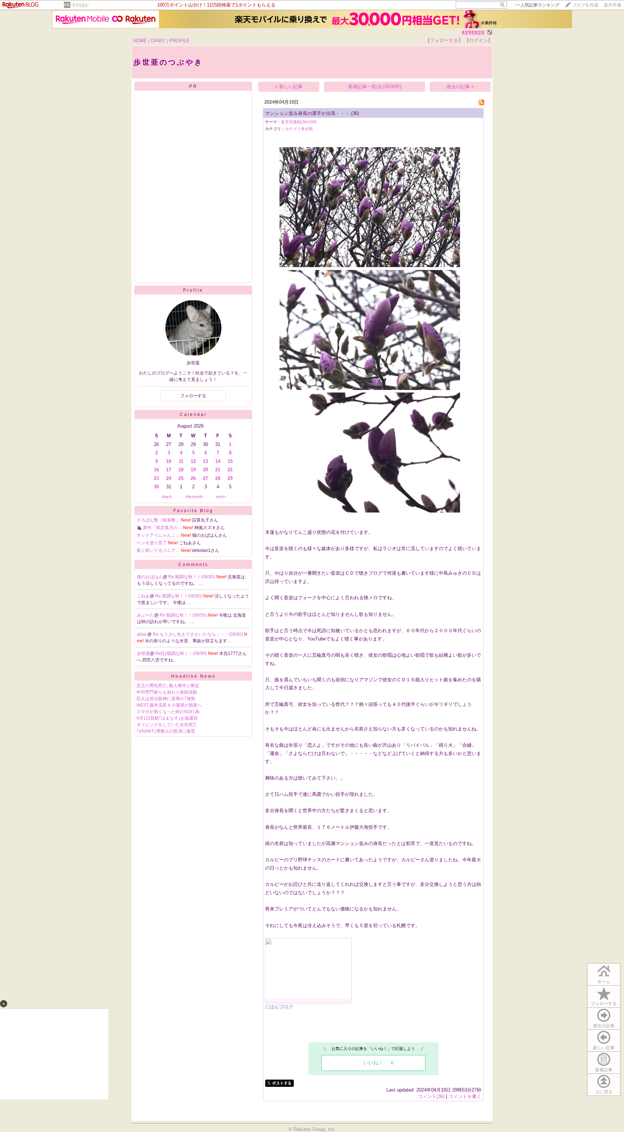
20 (205, 469)
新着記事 (603, 1069)
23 (156, 478)
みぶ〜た (145, 615)
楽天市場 (612, 5)
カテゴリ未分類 (299, 129)
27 (205, 478)
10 (168, 461)
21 (217, 469)
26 (193, 478)
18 (180, 469)
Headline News (193, 676)
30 (156, 486)
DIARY (158, 40)
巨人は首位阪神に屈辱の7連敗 (165, 698)
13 (205, 461)
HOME (140, 40)
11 (181, 461)
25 (180, 478)
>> (537, 5)
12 (193, 461)
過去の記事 (604, 1025)
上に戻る (603, 1091)
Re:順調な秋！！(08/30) (192, 576)
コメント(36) (431, 1096)
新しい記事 (604, 1047)
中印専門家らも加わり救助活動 (166, 692)
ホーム (603, 981)
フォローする (604, 1003)
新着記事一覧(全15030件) (374, 86)
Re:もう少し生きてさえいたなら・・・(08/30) (198, 634)
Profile (193, 290)
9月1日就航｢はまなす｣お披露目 (169, 718)
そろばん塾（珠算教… (158, 520)
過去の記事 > (460, 86)
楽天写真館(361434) (299, 122)
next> (221, 496)
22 (230, 469)
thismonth (194, 496)
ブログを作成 (585, 5)
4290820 (473, 32)
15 (230, 461)
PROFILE (179, 40)
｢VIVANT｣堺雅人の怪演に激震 (165, 731)
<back (166, 496)
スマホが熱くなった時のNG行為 (167, 711)
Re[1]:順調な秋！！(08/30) (181, 653)
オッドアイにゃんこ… (158, 535)
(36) (355, 113)
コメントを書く (464, 1096)
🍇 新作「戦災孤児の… (159, 527)
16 (156, 469)
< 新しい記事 (289, 86)
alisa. (142, 634)
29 (230, 478)
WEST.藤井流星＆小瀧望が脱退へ (169, 705)
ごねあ (143, 596)
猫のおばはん (150, 576)
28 (217, 478)
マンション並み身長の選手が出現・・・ (307, 113)
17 (168, 469)
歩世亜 (143, 653)
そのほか (80, 5)
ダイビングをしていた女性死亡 (166, 724)
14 (217, 461)
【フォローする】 (444, 40)
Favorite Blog (193, 510)
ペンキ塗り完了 (151, 542)
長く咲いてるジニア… (158, 550)
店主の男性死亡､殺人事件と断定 (167, 685)
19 (193, 469)
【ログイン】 (478, 40)
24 (168, 478)
